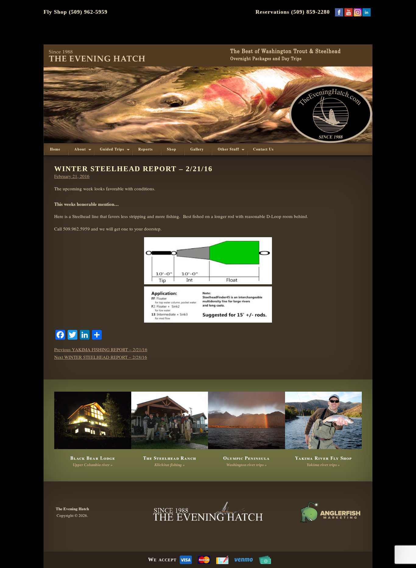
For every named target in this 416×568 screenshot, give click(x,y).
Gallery (197, 149)
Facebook (339, 12)
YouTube (348, 12)
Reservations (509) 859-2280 (293, 12)
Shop (171, 149)
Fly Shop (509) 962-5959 (76, 12)
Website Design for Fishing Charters (329, 512)
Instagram (357, 12)
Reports (145, 149)
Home (55, 149)
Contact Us (263, 149)
